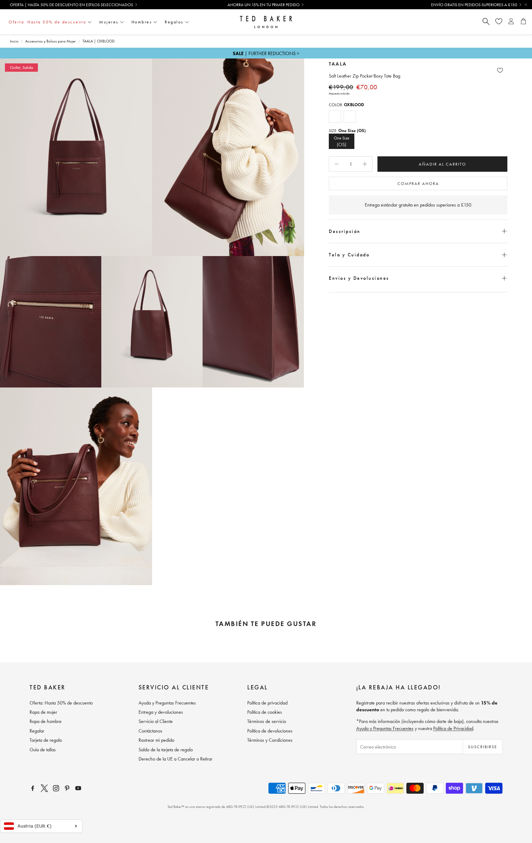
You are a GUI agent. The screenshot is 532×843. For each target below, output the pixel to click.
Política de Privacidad (453, 728)
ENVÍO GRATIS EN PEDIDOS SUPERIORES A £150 (474, 4)
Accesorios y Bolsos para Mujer (50, 41)
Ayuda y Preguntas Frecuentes (384, 728)
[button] (418, 231)
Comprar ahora (418, 183)
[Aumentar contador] (364, 164)
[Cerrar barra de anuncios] (525, 4)
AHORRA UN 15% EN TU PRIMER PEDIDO (264, 4)
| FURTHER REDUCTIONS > (266, 53)
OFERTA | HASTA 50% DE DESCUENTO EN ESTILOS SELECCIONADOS (71, 4)
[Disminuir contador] (336, 164)
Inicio (14, 41)
